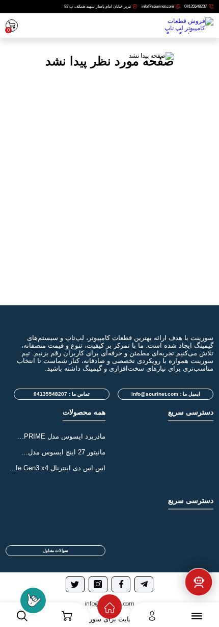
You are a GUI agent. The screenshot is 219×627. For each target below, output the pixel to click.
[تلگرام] (143, 584)
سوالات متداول (55, 550)
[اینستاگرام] (98, 584)
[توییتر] (75, 584)
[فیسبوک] (121, 584)
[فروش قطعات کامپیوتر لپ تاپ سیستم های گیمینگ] (184, 30)
